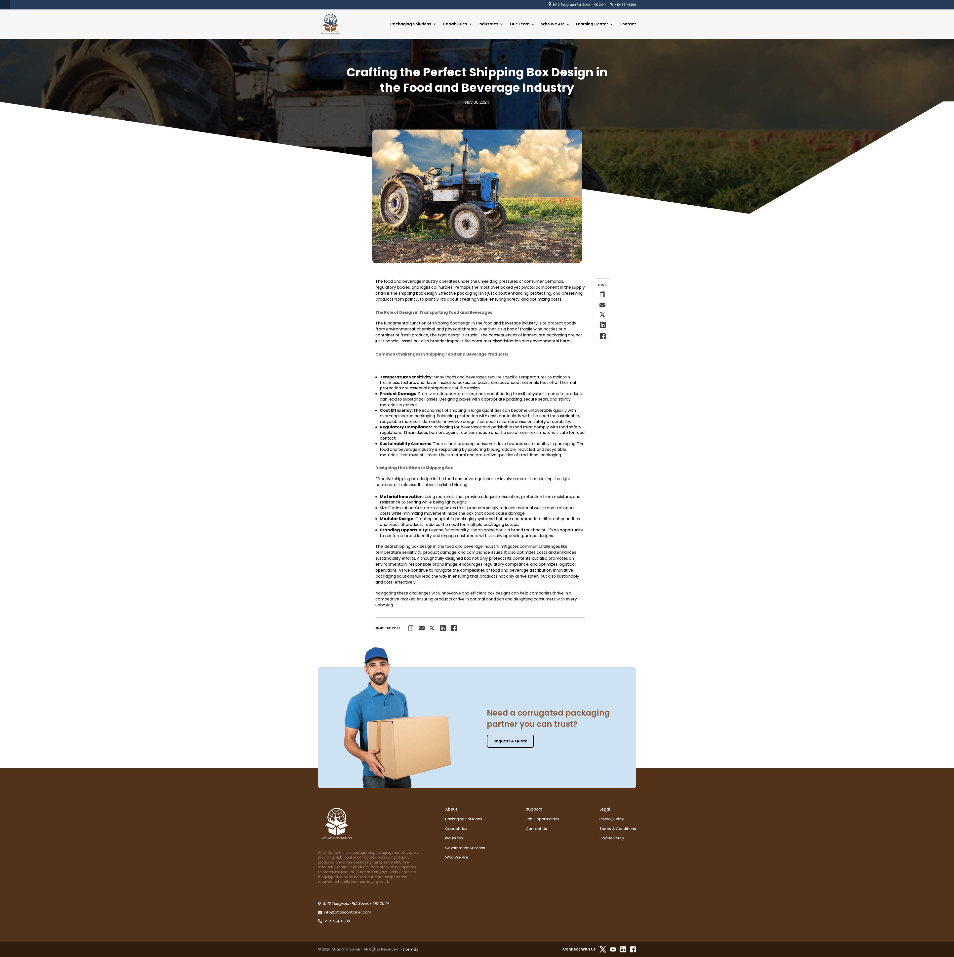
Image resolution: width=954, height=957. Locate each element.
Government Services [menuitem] (465, 847)
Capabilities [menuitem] (455, 24)
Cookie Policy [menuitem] (611, 838)
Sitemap (410, 949)
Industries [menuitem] (488, 24)
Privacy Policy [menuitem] (611, 818)
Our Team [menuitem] (520, 24)
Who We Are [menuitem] (553, 24)
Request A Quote (510, 741)
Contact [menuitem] (627, 24)
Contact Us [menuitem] (536, 828)
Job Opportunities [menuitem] (542, 818)
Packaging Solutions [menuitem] (410, 24)
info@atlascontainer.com (347, 912)
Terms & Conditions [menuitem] (617, 828)
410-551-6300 (625, 4)
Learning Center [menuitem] (592, 24)
